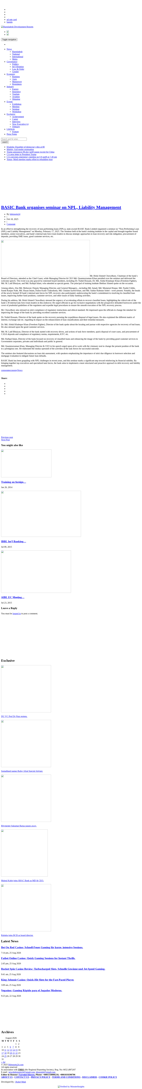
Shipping (16, 99)
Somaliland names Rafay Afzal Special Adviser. (22, 771)
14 (14, 1050)
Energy (15, 89)
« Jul (3, 1062)
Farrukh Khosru (27, 1074)
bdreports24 (15, 214)
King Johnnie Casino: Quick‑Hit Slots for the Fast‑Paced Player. (37, 979)
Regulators (17, 84)
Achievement (18, 116)
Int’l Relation (18, 66)
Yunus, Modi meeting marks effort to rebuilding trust (30, 159)
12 (8, 1050)
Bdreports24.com (15, 1064)
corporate (5, 370)
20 (11, 1053)
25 (5, 1056)
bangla (9, 22)
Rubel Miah (20, 1082)
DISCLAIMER (89, 1077)
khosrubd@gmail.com (45, 1072)
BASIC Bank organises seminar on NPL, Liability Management (61, 207)
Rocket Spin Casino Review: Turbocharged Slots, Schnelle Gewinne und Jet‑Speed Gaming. (53, 968)
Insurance (16, 91)
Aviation (16, 96)
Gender (15, 71)
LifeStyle (11, 129)
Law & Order (18, 69)
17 (3, 1053)
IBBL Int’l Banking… (13, 541)
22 (16, 1053)
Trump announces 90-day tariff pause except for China (30, 152)
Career (15, 119)
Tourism (15, 94)
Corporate (11, 224)
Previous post (7, 437)
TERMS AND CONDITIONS (66, 1077)
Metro (14, 59)
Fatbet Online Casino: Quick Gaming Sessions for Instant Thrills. (38, 958)
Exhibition (16, 104)
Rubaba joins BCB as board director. (17, 935)
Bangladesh (17, 51)
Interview (16, 121)
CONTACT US (21, 1077)
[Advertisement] (71, 182)
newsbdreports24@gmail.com (22, 1072)
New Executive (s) (20, 124)
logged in (17, 613)
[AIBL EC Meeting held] (36, 592)
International (17, 56)
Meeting (15, 106)
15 (16, 1050)
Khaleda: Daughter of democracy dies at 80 (26, 147)
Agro (14, 79)
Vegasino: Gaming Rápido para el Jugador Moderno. (31, 990)
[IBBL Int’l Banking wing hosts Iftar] (41, 536)
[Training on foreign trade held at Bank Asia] (26, 476)
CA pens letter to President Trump (21, 154)
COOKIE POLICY (108, 1077)
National (16, 54)
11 (5, 1050)
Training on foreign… (13, 482)
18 (5, 1053)
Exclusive (11, 114)
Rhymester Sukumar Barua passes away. (19, 826)
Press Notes (12, 134)
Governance (12, 61)
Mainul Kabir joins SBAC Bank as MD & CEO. (22, 880)
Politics (15, 64)
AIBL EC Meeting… (12, 597)
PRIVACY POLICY (40, 1077)
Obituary (16, 126)
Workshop (16, 111)
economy (13, 370)
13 (11, 1050)
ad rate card (12, 19)
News (9, 49)
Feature (15, 131)
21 (14, 1053)
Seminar (15, 109)
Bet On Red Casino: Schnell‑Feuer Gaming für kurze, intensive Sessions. (42, 947)
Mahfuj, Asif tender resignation (20, 149)
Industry (10, 86)
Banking (16, 76)
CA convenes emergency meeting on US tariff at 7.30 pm (32, 157)
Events (10, 101)
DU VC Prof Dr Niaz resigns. (14, 716)
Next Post (5, 440)
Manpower (17, 81)
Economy (11, 74)
